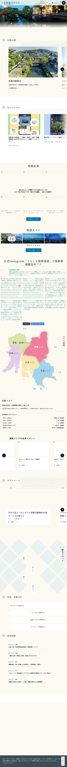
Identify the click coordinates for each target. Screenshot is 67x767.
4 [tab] (33, 245)
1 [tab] (27, 245)
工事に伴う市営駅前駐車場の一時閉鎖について (23, 647)
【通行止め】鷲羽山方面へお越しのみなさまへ (23, 656)
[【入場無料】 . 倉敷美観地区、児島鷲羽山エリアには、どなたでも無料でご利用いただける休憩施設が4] (55, 310)
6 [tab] (37, 245)
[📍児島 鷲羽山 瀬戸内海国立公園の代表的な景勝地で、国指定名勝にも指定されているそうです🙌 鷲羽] (11, 288)
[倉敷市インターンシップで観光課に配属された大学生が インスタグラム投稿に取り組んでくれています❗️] (33, 288)
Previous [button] (3, 238)
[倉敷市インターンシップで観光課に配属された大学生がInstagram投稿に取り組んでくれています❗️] (55, 288)
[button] (4, 69)
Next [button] (64, 238)
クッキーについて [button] (7, 762)
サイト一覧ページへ (33, 250)
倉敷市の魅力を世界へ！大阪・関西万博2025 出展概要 (25, 682)
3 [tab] (31, 245)
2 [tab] (29, 245)
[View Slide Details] (11, 238)
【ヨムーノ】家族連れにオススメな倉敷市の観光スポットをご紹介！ (29, 673)
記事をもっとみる (33, 219)
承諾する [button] (63, 761)
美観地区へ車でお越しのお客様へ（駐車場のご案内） (25, 664)
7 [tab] (39, 245)
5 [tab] (35, 245)
